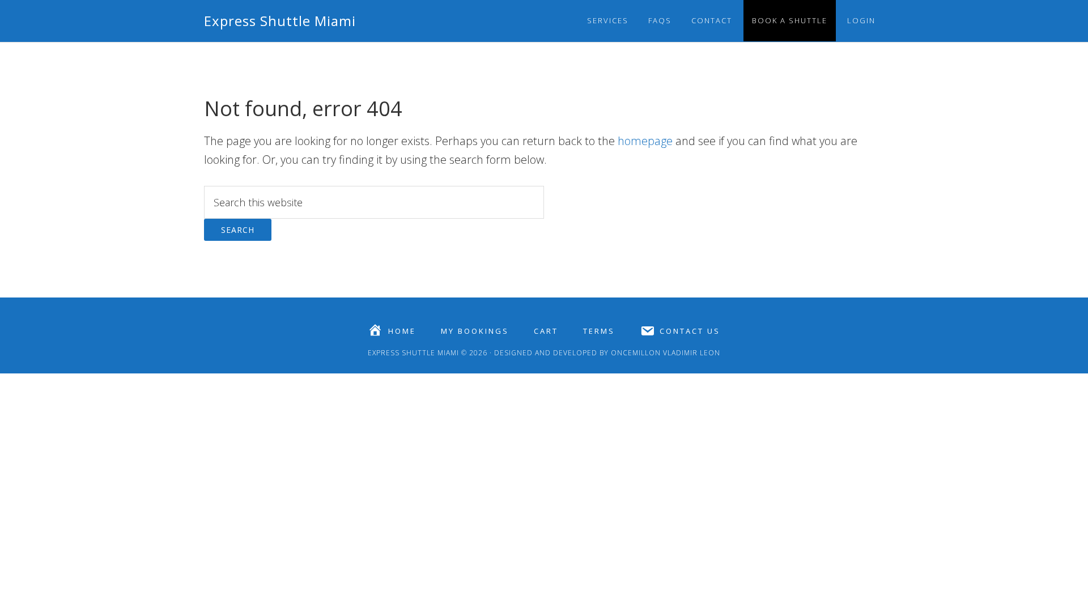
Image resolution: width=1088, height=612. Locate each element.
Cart (546, 331)
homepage (645, 140)
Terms (599, 331)
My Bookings (475, 331)
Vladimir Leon (690, 353)
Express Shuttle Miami (280, 20)
